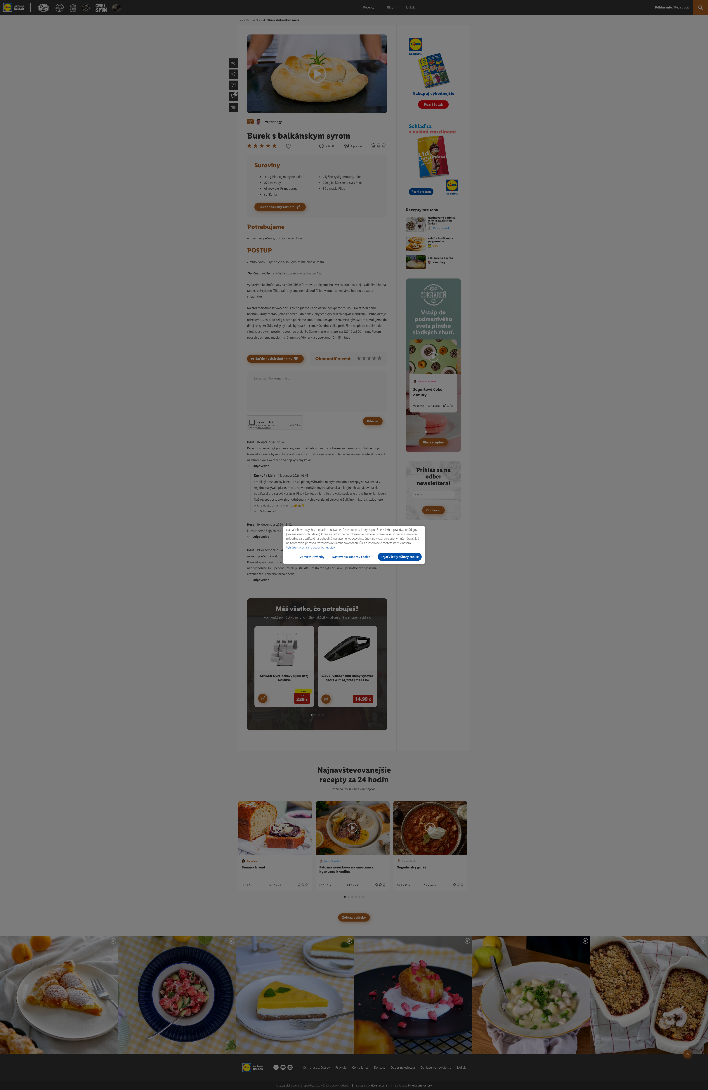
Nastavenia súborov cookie (351, 557)
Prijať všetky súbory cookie (400, 557)
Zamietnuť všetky (312, 557)
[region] (354, 545)
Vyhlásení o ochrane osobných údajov (310, 547)
